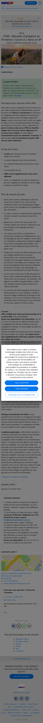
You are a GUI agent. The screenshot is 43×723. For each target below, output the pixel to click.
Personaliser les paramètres (21, 395)
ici (14, 370)
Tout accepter (21, 383)
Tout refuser (21, 389)
